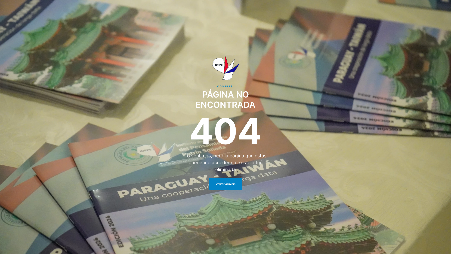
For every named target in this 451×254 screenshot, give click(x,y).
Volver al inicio (226, 184)
